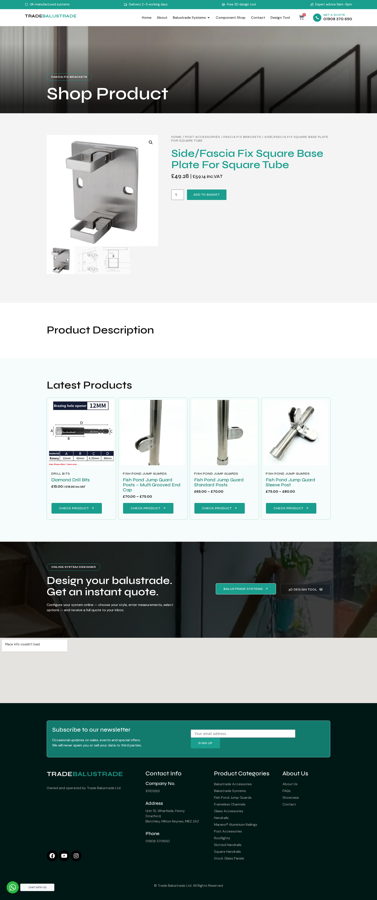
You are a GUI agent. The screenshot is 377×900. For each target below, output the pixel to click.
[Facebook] (52, 855)
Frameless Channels (229, 804)
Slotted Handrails (228, 844)
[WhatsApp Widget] (13, 887)
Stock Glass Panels (229, 858)
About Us (290, 784)
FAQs (287, 790)
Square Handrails (227, 851)
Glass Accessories (228, 811)
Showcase (291, 797)
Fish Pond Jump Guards (145, 473)
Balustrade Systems (230, 790)
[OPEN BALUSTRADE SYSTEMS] (208, 17)
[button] (151, 142)
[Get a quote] (317, 18)
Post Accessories (202, 137)
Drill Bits (60, 473)
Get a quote (334, 15)
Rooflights (222, 838)
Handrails (221, 817)
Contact (289, 804)
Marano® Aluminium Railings (235, 824)
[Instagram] (76, 855)
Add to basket (207, 194)
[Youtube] (64, 855)
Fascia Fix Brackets (69, 76)
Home (176, 137)
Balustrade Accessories (233, 784)
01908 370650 (158, 841)
